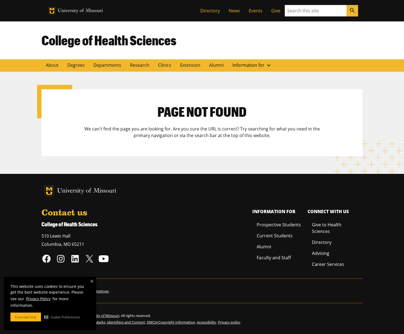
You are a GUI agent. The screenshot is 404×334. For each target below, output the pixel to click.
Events (255, 11)
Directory (210, 11)
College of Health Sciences (108, 40)
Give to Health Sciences (326, 228)
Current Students (275, 236)
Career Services (328, 264)
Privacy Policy (38, 298)
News (234, 11)
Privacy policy (229, 322)
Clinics (164, 65)
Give (275, 11)
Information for (252, 65)
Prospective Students (279, 225)
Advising (320, 253)
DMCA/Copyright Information (171, 322)
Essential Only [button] (25, 317)
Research (139, 65)
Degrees (76, 65)
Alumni (216, 65)
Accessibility (206, 322)
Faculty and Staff (274, 258)
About (52, 65)
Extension (190, 65)
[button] (62, 317)
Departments (107, 65)
